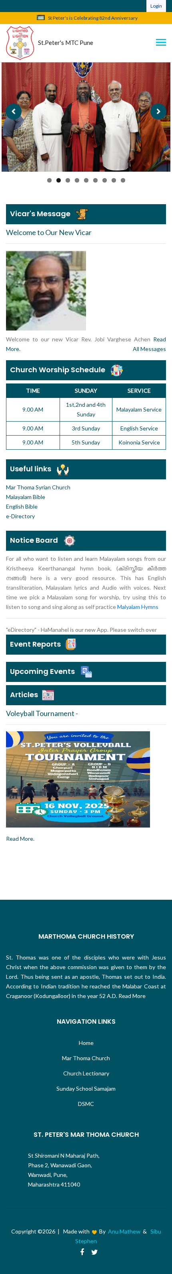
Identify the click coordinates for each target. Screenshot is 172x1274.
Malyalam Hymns (137, 606)
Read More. (20, 838)
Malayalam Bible (25, 496)
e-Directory (20, 516)
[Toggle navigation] (161, 43)
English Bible (22, 506)
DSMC (86, 1103)
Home (86, 1042)
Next (158, 119)
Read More (131, 995)
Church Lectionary (86, 1073)
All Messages (149, 348)
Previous (13, 119)
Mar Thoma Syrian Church (38, 487)
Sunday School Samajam (86, 1088)
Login (156, 6)
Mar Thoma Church (86, 1058)
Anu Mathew (124, 1231)
